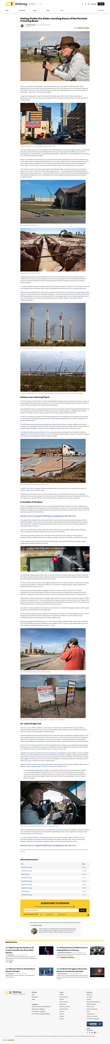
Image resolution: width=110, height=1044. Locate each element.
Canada (62, 1014)
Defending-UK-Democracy (67, 957)
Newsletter (90, 1030)
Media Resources (91, 1004)
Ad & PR (62, 999)
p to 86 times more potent (73, 292)
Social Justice (63, 1002)
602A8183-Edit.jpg (26, 888)
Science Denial (64, 997)
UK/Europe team (61, 914)
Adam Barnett (10, 955)
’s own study (28, 488)
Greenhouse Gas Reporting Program (46, 424)
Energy (61, 994)
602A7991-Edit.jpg (26, 867)
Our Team (89, 997)
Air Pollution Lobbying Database (41, 1014)
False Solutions (64, 1009)
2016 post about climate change (30, 766)
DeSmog (21, 4)
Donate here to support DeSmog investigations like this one (48, 516)
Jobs (88, 1011)
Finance (62, 1016)
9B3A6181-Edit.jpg (26, 884)
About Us (89, 994)
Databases (35, 997)
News (33, 994)
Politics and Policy (65, 1006)
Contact (89, 999)
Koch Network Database (38, 1011)
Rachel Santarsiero (62, 973)
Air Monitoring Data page (52, 617)
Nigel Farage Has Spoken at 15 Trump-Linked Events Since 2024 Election (20, 950)
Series (33, 999)
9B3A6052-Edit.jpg (26, 881)
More (61, 10)
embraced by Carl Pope (43, 737)
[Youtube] (94, 1032)
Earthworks (24, 98)
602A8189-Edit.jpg (26, 895)
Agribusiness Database (38, 1009)
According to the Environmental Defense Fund (34, 432)
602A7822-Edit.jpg (26, 871)
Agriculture (63, 1004)
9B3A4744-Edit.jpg (26, 877)
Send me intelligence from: (31, 914)
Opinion (62, 1018)
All (41, 914)
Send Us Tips (90, 1006)
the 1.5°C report (53, 403)
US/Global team (49, 914)
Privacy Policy (91, 1014)
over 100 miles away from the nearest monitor (47, 604)
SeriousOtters (11, 1040)
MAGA (10, 961)
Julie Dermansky (31, 25)
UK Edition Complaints (93, 1018)
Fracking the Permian (83, 28)
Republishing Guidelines (93, 1002)
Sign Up (82, 910)
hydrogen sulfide (80, 541)
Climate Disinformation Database (41, 1006)
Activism (62, 1011)
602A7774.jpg (25, 874)
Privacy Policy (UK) (92, 1016)
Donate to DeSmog (92, 1009)
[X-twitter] (85, 4)
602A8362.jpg (25, 891)
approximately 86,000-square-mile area (73, 152)
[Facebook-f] (82, 4)
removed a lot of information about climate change (47, 764)
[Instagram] (97, 1032)
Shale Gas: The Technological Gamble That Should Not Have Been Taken (43, 755)
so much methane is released (38, 747)
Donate (101, 4)
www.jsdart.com (68, 932)
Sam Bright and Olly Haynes (65, 952)
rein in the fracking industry (79, 159)
